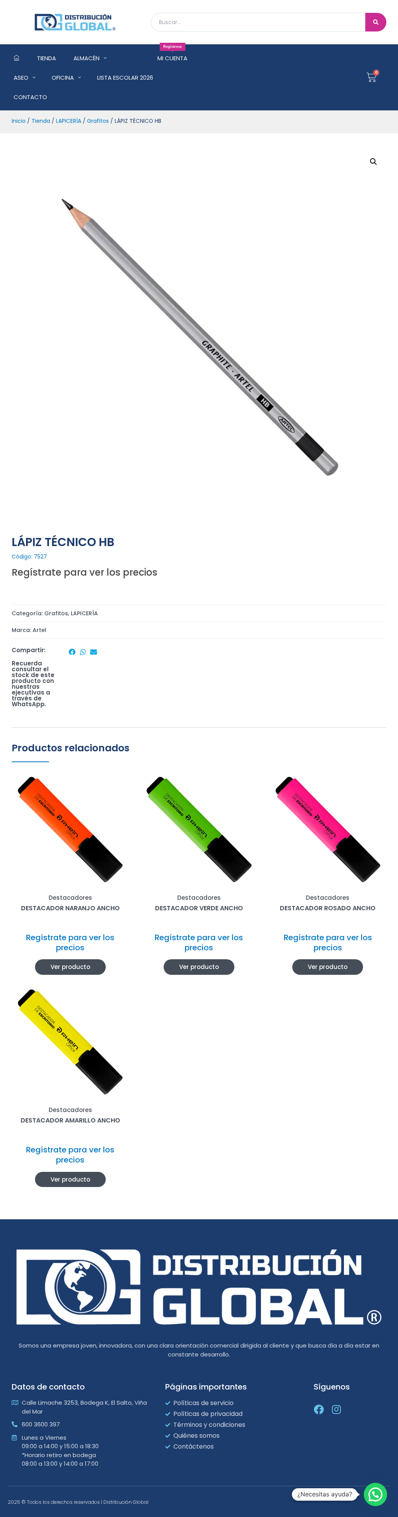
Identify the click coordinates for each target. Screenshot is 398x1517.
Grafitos (98, 121)
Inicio (19, 121)
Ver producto (70, 967)
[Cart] (371, 77)
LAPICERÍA (68, 121)
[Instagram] (337, 1409)
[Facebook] (319, 1409)
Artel (39, 630)
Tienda (40, 121)
